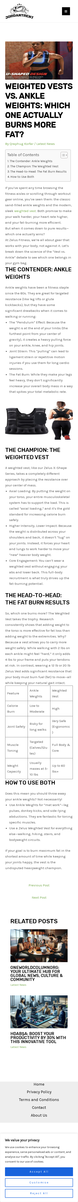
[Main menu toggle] (66, 11)
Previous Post (39, 885)
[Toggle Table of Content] (62, 155)
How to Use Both (22, 177)
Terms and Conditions (39, 1099)
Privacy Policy (39, 1092)
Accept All (39, 1171)
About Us (39, 1115)
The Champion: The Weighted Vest (34, 166)
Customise (39, 1182)
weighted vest (25, 211)
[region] (39, 1167)
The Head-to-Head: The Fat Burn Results (38, 171)
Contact (39, 1107)
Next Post (39, 897)
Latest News (45, 144)
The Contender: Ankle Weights (31, 161)
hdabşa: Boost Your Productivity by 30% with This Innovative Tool (38, 1037)
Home (39, 1084)
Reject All (39, 1193)
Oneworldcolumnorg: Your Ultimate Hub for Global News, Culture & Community (36, 973)
